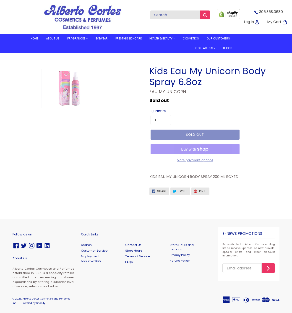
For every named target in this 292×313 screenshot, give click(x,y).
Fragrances (76, 38)
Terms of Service (137, 256)
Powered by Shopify (33, 303)
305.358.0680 (271, 11)
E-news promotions (242, 233)
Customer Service (94, 251)
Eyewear (102, 38)
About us (53, 38)
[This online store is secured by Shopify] (228, 18)
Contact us (204, 48)
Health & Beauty (161, 38)
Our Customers (219, 38)
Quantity (158, 111)
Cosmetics (191, 38)
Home (34, 38)
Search (86, 245)
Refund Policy (180, 261)
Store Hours (134, 251)
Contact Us (133, 245)
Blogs (227, 48)
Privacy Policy (180, 255)
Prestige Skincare (128, 38)
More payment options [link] (195, 160)
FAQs (129, 262)
